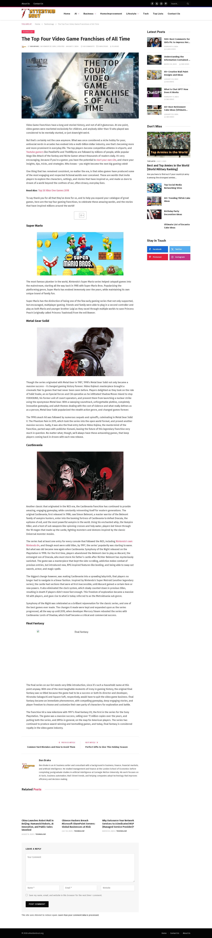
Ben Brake (34, 46)
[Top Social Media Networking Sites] (154, 188)
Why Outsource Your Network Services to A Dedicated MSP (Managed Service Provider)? (118, 823)
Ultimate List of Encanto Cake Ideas (177, 226)
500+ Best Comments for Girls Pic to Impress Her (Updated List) (177, 41)
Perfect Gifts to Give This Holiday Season (106, 747)
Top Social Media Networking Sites (173, 186)
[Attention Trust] (39, 13)
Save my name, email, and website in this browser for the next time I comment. (65, 895)
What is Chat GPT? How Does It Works (176, 91)
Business (88, 13)
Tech (146, 13)
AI (76, 13)
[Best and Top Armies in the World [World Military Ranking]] (168, 145)
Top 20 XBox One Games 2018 (53, 190)
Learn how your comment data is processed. (78, 915)
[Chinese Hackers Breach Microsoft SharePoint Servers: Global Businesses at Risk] (80, 806)
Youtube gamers (35, 152)
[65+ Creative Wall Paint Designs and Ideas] (154, 75)
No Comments (88, 46)
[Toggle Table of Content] (80, 215)
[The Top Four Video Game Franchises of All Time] (80, 85)
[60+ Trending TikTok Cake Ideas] (154, 201)
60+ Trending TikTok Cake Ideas (177, 199)
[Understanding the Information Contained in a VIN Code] (154, 60)
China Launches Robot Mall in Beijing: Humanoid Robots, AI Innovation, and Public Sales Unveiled (38, 825)
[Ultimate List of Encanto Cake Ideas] (154, 227)
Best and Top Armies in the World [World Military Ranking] (168, 167)
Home (67, 13)
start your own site (106, 160)
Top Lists (158, 13)
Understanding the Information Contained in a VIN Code (177, 58)
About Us (26, 4)
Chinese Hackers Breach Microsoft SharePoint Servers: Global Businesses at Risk (78, 823)
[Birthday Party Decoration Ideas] (154, 214)
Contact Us (38, 4)
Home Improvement (111, 13)
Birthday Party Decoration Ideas (173, 213)
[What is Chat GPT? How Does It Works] (154, 92)
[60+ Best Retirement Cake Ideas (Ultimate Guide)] (154, 110)
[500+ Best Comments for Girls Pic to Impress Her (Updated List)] (154, 42)
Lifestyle (131, 13)
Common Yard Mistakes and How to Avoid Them (51, 747)
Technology (28, 32)
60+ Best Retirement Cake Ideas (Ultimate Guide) (175, 109)
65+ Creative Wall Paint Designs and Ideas (176, 73)
